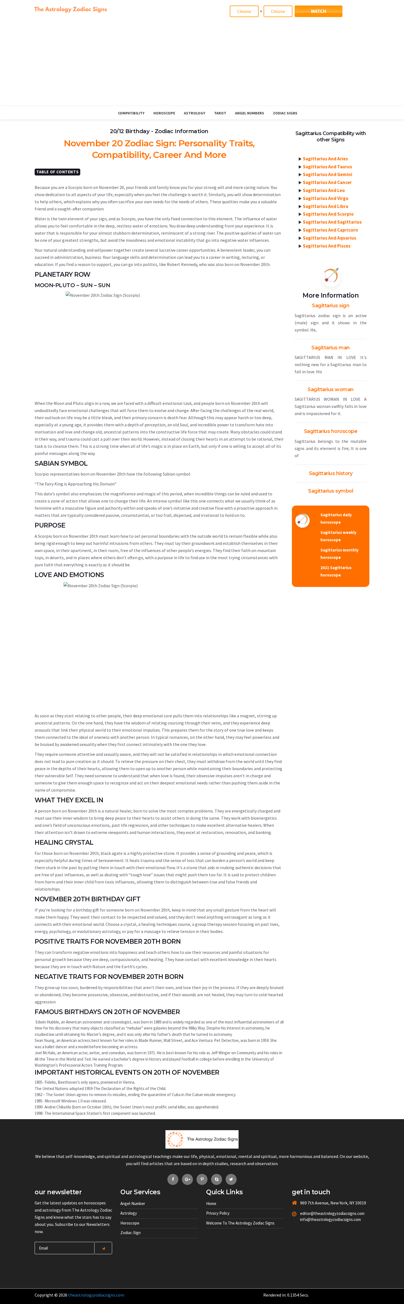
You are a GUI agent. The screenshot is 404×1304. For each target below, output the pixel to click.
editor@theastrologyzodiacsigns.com (319, 1213)
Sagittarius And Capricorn (330, 230)
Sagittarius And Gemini (327, 174)
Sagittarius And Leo (324, 190)
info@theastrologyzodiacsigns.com (319, 1219)
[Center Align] (103, 1248)
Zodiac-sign (130, 1232)
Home (211, 1203)
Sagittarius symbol (330, 491)
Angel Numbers (249, 113)
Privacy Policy (217, 1213)
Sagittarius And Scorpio (328, 214)
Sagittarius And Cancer (327, 182)
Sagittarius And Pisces (326, 246)
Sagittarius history (331, 473)
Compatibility (131, 113)
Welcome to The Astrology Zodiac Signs (240, 1223)
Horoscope (164, 113)
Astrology (194, 113)
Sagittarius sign (330, 306)
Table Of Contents (57, 171)
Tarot (220, 113)
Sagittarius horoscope (331, 431)
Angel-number (132, 1203)
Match (318, 11)
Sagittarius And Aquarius (329, 238)
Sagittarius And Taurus (327, 167)
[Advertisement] (202, 64)
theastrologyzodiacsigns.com (96, 1295)
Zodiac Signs (285, 113)
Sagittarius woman (331, 389)
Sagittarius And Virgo (325, 198)
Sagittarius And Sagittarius (332, 222)
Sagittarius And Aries (325, 159)
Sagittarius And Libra (325, 206)
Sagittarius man (330, 348)
